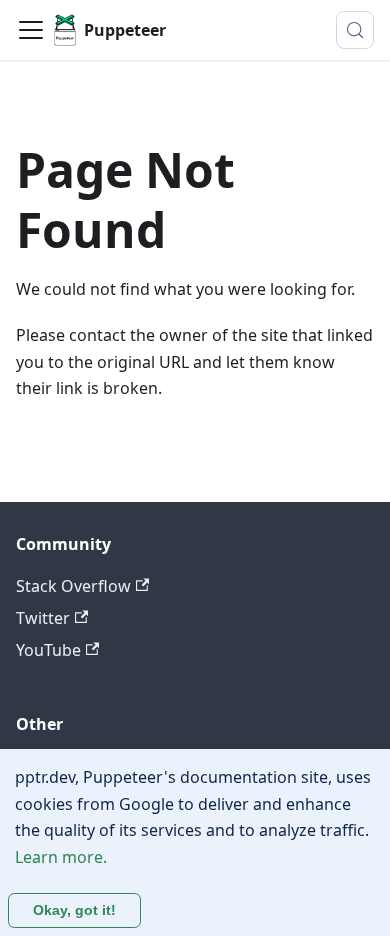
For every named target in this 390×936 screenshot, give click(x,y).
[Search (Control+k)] (355, 30)
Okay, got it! (74, 910)
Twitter (43, 618)
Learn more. (61, 857)
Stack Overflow (73, 586)
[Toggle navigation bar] (31, 30)
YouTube (48, 650)
